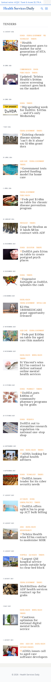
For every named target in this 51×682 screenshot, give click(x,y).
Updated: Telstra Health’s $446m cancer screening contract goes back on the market (33, 82)
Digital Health (25, 299)
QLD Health (33, 554)
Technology (24, 38)
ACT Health (24, 499)
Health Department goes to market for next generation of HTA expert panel (33, 48)
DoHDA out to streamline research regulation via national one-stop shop (33, 429)
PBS (44, 35)
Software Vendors (26, 647)
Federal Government (34, 35)
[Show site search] (42, 8)
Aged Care (23, 161)
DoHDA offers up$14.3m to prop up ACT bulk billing (33, 509)
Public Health (25, 72)
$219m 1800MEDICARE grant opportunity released (32, 311)
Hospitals (23, 554)
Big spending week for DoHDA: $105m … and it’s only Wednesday (34, 111)
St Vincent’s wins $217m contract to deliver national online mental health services (32, 368)
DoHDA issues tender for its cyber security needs (33, 481)
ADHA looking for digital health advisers (33, 457)
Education (30, 247)
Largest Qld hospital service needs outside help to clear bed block (33, 563)
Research (30, 419)
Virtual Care (41, 303)
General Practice (26, 502)
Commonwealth (25, 69)
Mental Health (37, 355)
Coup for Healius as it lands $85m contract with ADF (33, 230)
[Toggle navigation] (46, 8)
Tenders (33, 38)
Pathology (24, 223)
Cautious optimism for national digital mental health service (30, 623)
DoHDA (22, 35)
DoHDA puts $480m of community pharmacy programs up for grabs (33, 399)
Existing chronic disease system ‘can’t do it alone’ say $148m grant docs (32, 140)
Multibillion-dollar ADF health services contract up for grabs (33, 590)
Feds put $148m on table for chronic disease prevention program (33, 203)
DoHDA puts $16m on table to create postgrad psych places (34, 255)
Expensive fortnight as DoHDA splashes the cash (33, 282)
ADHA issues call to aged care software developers (33, 654)
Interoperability (26, 530)
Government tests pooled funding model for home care (33, 172)
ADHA (22, 449)
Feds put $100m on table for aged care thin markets (32, 337)
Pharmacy (30, 388)
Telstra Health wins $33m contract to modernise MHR (33, 537)
